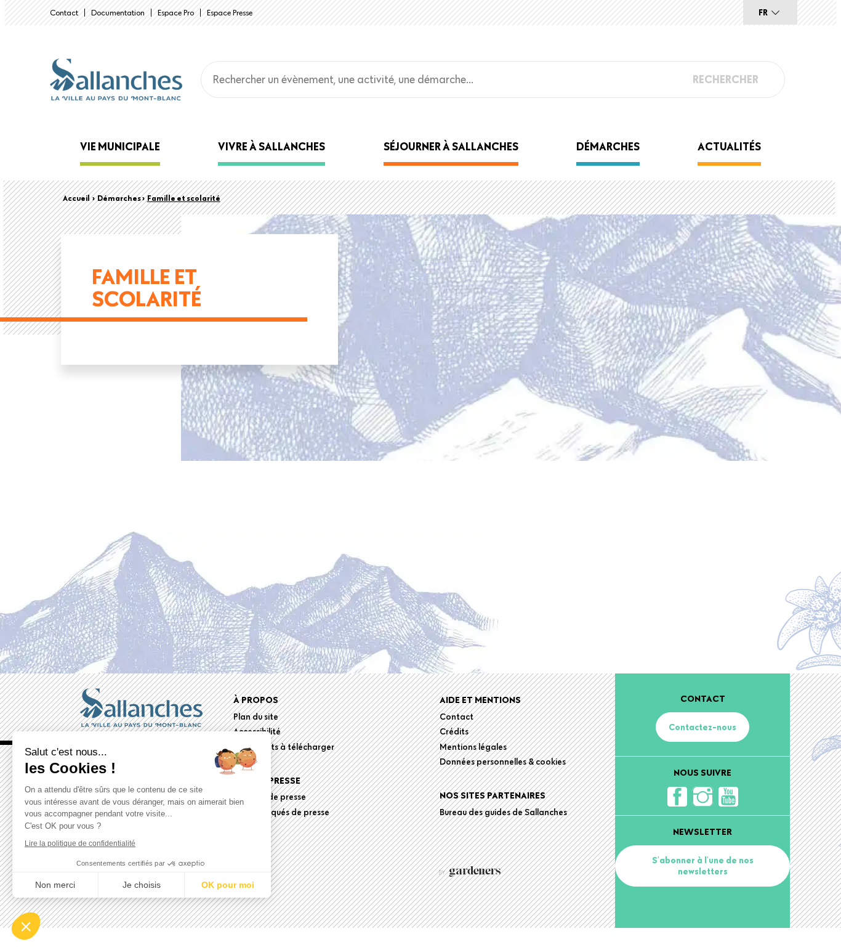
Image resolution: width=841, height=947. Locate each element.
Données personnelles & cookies (503, 761)
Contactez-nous (702, 727)
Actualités (729, 146)
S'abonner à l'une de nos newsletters (703, 866)
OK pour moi (227, 885)
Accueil (76, 198)
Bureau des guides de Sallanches (503, 812)
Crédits (454, 731)
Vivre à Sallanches (271, 146)
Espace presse (229, 12)
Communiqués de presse (281, 812)
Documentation (118, 12)
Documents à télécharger (283, 746)
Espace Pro (176, 12)
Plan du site (255, 716)
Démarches (608, 146)
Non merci (55, 885)
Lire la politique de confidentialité (80, 843)
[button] (26, 926)
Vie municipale (120, 146)
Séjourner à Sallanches (451, 146)
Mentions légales (473, 746)
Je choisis (142, 885)
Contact (64, 12)
